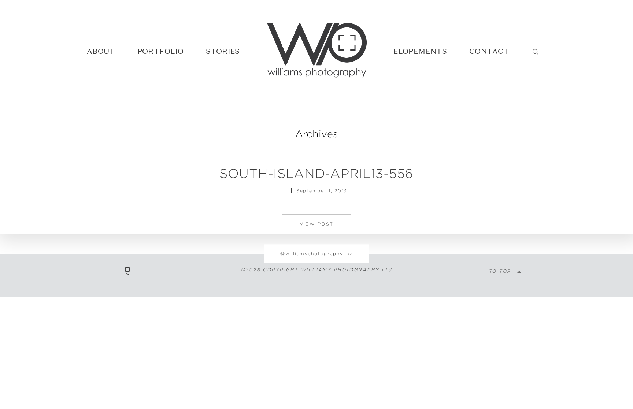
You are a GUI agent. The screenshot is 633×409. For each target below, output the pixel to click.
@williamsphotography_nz (316, 253)
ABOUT (101, 51)
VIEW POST (317, 224)
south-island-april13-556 (316, 173)
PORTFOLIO (160, 51)
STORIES (223, 51)
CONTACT (489, 51)
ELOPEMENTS (420, 51)
